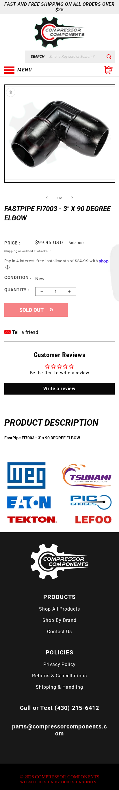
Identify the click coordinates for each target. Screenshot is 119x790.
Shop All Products (59, 609)
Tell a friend (24, 332)
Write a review (59, 388)
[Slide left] (46, 197)
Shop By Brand (59, 620)
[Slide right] (72, 197)
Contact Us (59, 631)
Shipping (11, 251)
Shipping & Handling (59, 687)
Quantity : (16, 289)
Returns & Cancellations (59, 676)
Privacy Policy (59, 664)
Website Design (37, 782)
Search (37, 56)
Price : (12, 243)
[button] (33, 70)
